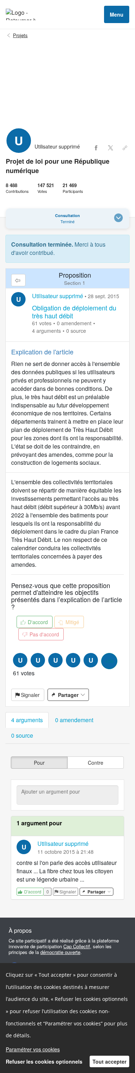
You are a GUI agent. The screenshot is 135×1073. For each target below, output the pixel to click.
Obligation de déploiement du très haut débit (74, 311)
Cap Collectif (76, 946)
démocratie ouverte (60, 952)
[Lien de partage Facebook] (96, 147)
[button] (27, 720)
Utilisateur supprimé (57, 296)
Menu (116, 14)
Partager (68, 694)
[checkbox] (39, 762)
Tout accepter (109, 1061)
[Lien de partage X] (110, 147)
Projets (20, 35)
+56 (109, 660)
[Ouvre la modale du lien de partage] (125, 147)
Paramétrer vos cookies (33, 1049)
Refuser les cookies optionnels (44, 1061)
